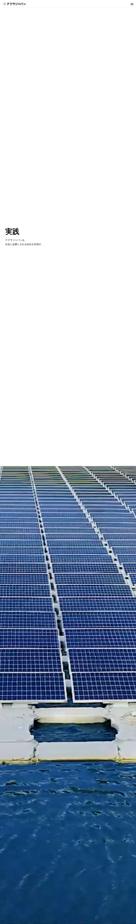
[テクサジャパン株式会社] (15, 4)
